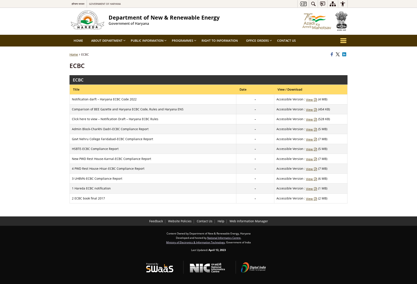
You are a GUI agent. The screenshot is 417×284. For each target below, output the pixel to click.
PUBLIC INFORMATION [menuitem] (147, 40)
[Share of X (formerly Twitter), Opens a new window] (338, 54)
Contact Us (204, 221)
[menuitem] (313, 4)
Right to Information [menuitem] (220, 40)
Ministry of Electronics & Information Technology (195, 242)
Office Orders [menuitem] (257, 40)
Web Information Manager (249, 221)
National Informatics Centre (224, 237)
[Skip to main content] (303, 3)
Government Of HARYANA (105, 3)
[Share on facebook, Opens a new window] (332, 54)
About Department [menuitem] (106, 40)
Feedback (156, 221)
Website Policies (180, 221)
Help (221, 221)
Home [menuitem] (78, 40)
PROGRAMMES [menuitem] (182, 40)
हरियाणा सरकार (78, 3)
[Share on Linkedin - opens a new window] (345, 54)
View (310, 100)
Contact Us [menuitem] (286, 40)
